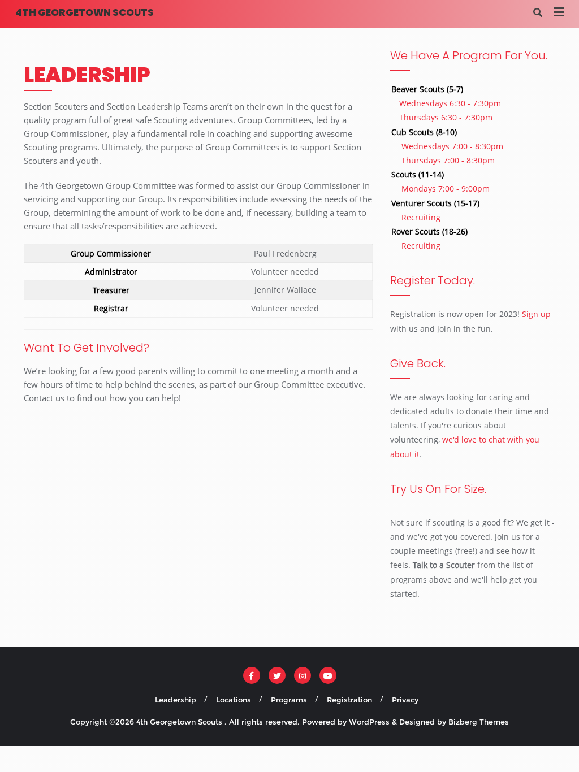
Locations (233, 699)
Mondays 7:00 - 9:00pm (445, 188)
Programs (289, 699)
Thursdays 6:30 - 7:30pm (445, 117)
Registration (349, 699)
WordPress (369, 721)
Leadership (175, 699)
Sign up (536, 314)
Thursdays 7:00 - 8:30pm (448, 160)
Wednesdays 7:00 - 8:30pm (452, 146)
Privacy (405, 699)
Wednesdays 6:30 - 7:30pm (450, 103)
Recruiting (420, 217)
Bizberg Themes (478, 721)
